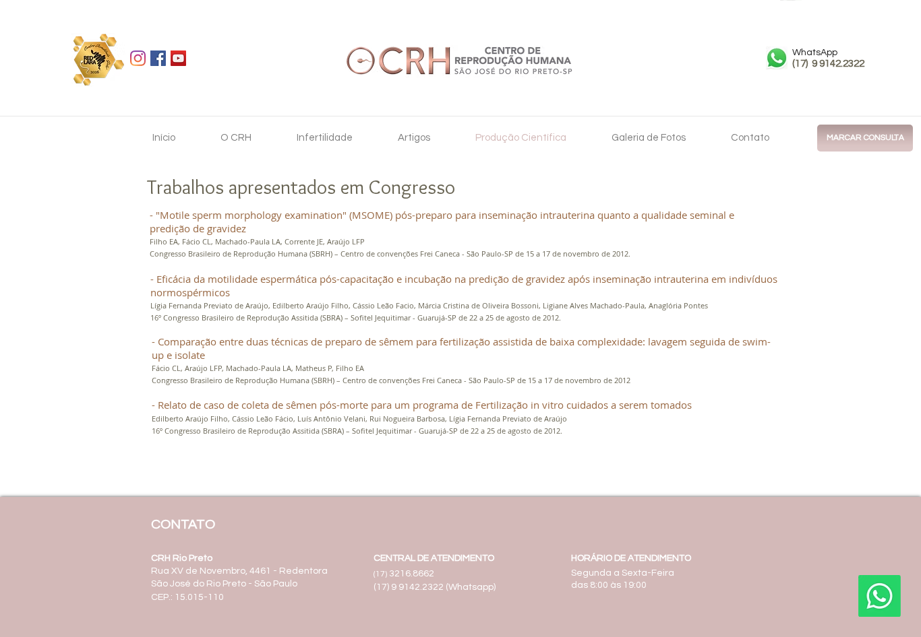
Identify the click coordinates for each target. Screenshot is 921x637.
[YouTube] (178, 58)
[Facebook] (158, 58)
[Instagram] (138, 58)
